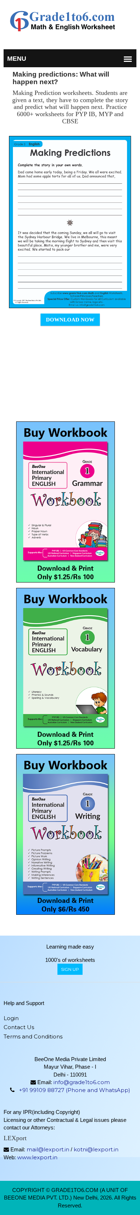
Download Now (70, 320)
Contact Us (19, 1027)
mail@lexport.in (48, 1149)
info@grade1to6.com (81, 1082)
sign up (70, 969)
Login (11, 1018)
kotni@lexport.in (96, 1149)
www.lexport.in (37, 1157)
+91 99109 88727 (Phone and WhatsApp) (74, 1090)
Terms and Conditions (33, 1036)
